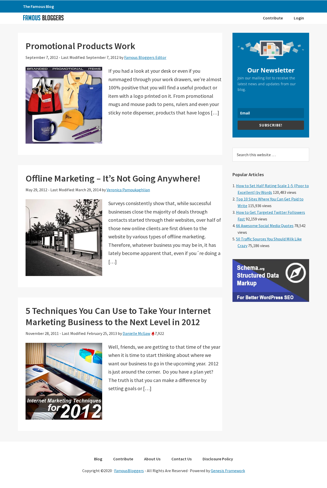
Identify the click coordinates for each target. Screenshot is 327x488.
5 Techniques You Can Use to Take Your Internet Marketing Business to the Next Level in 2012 (118, 316)
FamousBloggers (129, 470)
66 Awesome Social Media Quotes (265, 225)
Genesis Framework (228, 470)
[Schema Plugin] (270, 300)
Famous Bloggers (43, 17)
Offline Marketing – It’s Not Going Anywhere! (113, 178)
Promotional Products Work (80, 46)
